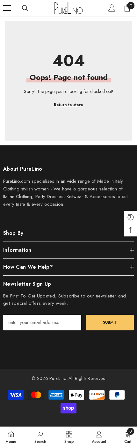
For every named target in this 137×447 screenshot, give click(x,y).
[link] (40, 437)
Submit (110, 322)
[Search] (25, 8)
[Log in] (111, 8)
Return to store (68, 105)
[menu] (7, 8)
